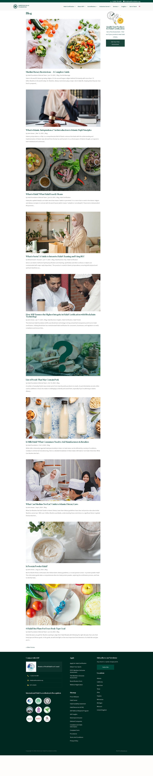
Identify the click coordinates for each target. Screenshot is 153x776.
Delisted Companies (76, 721)
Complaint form (74, 730)
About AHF (81, 6)
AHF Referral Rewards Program (79, 711)
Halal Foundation (33, 445)
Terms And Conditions (76, 737)
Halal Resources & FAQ (77, 707)
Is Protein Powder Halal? (37, 566)
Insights (123, 6)
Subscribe (105, 667)
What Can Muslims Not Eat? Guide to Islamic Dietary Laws (52, 504)
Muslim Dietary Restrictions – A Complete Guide (47, 72)
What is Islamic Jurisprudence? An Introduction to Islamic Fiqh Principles (59, 130)
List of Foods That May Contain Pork (42, 380)
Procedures (73, 734)
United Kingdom (102, 710)
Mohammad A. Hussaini (35, 260)
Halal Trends (77, 320)
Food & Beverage (65, 75)
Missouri (99, 706)
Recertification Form (76, 681)
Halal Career (73, 700)
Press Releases (74, 697)
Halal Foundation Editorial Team (37, 75)
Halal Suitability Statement (78, 704)
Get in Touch (133, 6)
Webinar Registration (76, 685)
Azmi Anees (31, 133)
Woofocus (124, 751)
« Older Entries (30, 647)
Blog (58, 75)
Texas (98, 689)
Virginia (99, 696)
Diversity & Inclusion (76, 718)
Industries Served (104, 6)
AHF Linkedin (33, 685)
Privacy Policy (74, 741)
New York (100, 685)
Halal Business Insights (54, 320)
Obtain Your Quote (75, 667)
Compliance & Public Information (76, 726)
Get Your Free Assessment (115, 43)
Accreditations (91, 6)
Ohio (98, 692)
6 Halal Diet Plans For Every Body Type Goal (45, 629)
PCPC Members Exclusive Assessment (77, 671)
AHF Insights (73, 714)
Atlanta (99, 678)
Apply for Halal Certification (78, 663)
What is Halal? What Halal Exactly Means (44, 194)
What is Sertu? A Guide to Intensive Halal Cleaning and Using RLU (55, 257)
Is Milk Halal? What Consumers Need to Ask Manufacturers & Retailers (57, 442)
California (100, 682)
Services (115, 6)
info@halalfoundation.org (36, 680)
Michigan (99, 703)
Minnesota (100, 699)
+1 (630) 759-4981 (116, 1)
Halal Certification (69, 6)
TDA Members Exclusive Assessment (77, 677)
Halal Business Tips (60, 260)
